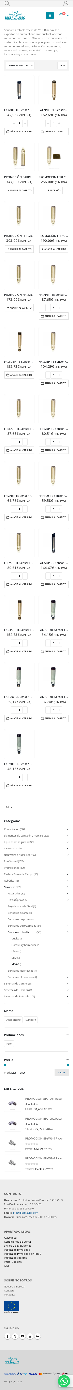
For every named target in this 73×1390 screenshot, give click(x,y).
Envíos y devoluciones (17, 1245)
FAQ (6, 1266)
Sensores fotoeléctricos (22, 932)
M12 (14, 958)
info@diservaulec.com (25, 1212)
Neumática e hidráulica (17, 855)
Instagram (30, 1336)
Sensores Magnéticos (20, 970)
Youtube (22, 1336)
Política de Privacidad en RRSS (22, 1254)
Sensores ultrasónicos (21, 977)
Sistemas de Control (16, 983)
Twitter (15, 1336)
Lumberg (31, 1019)
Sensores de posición (20, 919)
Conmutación (11, 829)
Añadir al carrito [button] (21, 131)
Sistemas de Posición (16, 990)
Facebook (7, 1336)
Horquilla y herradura (24, 945)
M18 (14, 964)
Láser (15, 951)
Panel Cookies (13, 1262)
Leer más (55, 190)
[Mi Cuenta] (66, 3)
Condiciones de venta (17, 1241)
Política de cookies (15, 1258)
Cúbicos (16, 938)
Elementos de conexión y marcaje (23, 835)
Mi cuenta (9, 1294)
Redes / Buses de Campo (18, 874)
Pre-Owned (11, 861)
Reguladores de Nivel (20, 906)
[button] (7, 3)
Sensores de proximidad (22, 925)
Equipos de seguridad (16, 842)
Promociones (11, 868)
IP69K (9, 1043)
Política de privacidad (17, 1249)
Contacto (9, 1290)
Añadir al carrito (21, 190)
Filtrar (61, 1072)
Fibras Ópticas (16, 900)
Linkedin (37, 1336)
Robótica (9, 880)
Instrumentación (13, 848)
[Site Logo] (15, 15)
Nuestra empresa (14, 1286)
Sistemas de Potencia (16, 996)
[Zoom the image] (11, 1303)
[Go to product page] (19, 90)
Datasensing (13, 1019)
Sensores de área (18, 913)
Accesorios (14, 893)
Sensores (9, 887)
